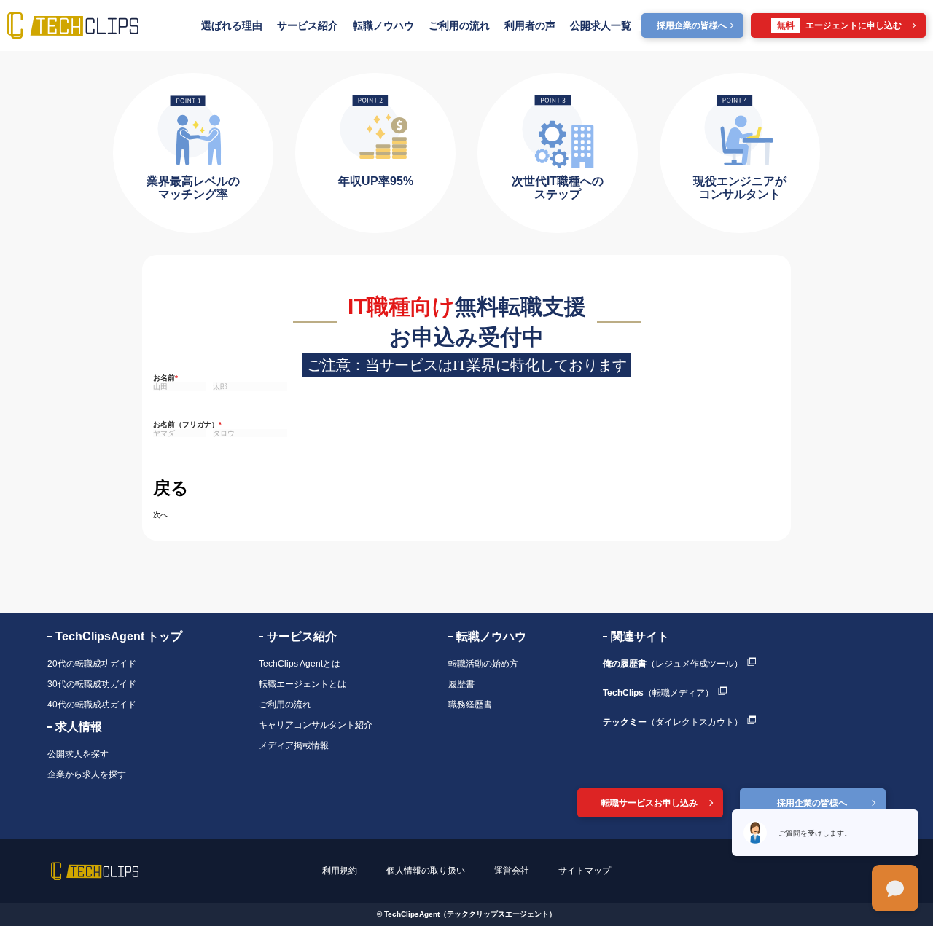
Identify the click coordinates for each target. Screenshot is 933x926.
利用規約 (339, 871)
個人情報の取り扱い (425, 871)
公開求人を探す (78, 754)
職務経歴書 (470, 704)
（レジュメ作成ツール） (673, 664)
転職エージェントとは (302, 684)
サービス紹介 (307, 25)
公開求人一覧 (600, 25)
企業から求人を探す (86, 774)
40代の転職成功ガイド (91, 704)
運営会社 (511, 871)
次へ (160, 515)
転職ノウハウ (383, 25)
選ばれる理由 (231, 25)
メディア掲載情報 (294, 745)
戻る (171, 488)
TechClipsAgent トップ (118, 636)
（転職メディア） (658, 693)
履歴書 (461, 684)
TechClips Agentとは (299, 664)
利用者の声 (529, 25)
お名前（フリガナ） (187, 424)
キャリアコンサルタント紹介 (315, 725)
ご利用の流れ (459, 25)
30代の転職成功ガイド (91, 684)
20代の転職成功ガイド (91, 664)
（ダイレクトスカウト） (673, 722)
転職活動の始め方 (483, 664)
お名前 (165, 378)
